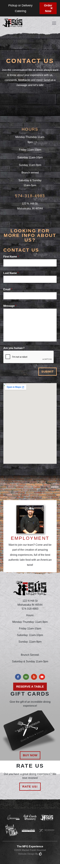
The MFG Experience (30, 846)
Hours (30, 129)
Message (9, 305)
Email (7, 289)
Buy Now (30, 755)
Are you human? (13, 348)
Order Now (48, 8)
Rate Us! (30, 786)
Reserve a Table (30, 686)
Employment (30, 538)
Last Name (10, 273)
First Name (11, 256)
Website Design (26, 854)
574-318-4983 (30, 196)
